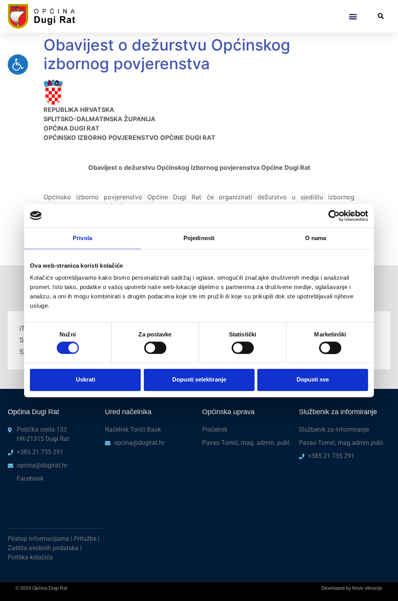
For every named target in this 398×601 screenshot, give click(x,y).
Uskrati (85, 379)
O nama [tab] (315, 238)
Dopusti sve (313, 379)
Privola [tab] (82, 238)
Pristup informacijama (38, 538)
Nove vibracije (367, 588)
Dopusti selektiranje (199, 379)
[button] (352, 16)
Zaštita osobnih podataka (43, 548)
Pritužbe (85, 538)
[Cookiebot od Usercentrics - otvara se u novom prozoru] (334, 215)
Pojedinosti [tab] (199, 238)
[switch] (155, 347)
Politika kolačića (30, 557)
